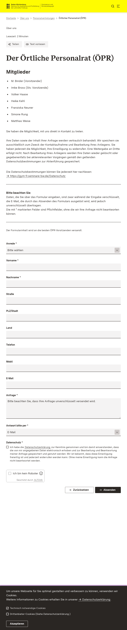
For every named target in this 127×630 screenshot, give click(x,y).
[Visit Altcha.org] (41, 473)
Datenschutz (14, 442)
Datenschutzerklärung (37, 447)
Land (9, 327)
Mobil (9, 361)
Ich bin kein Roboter (25, 473)
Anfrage (12, 395)
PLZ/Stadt (12, 311)
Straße (10, 294)
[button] (14, 44)
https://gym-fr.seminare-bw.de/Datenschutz (37, 176)
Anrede (11, 243)
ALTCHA (38, 480)
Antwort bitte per (17, 425)
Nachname (13, 277)
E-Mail (9, 378)
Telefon (10, 344)
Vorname (12, 260)
